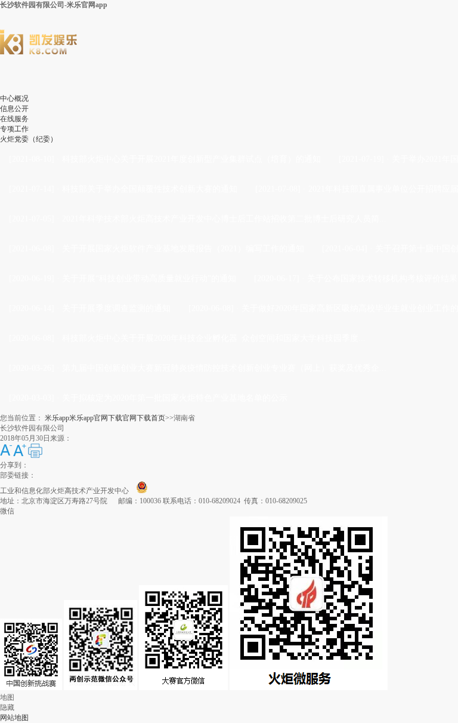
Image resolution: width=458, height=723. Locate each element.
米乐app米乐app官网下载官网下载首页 (105, 418)
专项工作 (14, 129)
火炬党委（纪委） (28, 139)
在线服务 (14, 119)
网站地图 (14, 717)
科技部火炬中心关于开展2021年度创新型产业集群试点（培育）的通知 (191, 159)
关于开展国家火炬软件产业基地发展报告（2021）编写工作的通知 (183, 248)
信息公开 (14, 108)
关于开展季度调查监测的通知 (116, 308)
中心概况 (14, 98)
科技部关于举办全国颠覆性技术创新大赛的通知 (149, 188)
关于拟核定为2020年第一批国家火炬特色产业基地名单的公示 (174, 397)
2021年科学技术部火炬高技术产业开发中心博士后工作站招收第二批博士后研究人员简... (224, 218)
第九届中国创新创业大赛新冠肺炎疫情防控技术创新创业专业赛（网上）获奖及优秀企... (224, 368)
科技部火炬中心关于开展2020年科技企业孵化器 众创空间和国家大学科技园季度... (214, 338)
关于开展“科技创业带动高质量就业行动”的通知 (149, 278)
